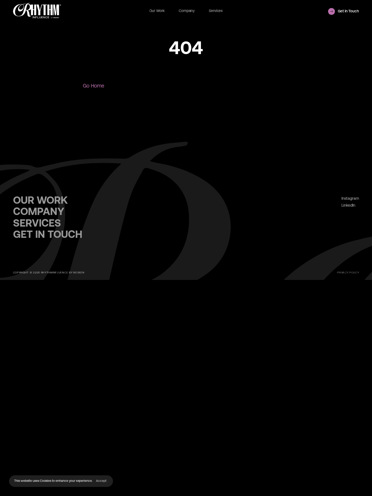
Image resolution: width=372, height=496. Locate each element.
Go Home (93, 86)
